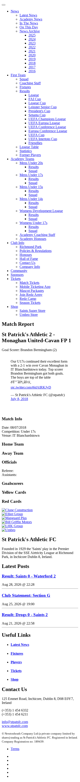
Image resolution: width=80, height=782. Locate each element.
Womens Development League (41, 211)
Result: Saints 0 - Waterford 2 (29, 576)
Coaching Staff (30, 83)
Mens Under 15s (31, 187)
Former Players (30, 155)
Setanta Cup (37, 115)
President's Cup (39, 111)
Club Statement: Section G (26, 595)
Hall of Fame (29, 259)
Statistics (26, 151)
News (15, 11)
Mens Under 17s (31, 175)
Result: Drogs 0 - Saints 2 (25, 614)
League (33, 95)
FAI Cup (34, 99)
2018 (32, 63)
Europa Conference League (47, 131)
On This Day (29, 27)
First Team (18, 75)
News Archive (30, 31)
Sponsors (17, 275)
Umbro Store (29, 314)
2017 (32, 67)
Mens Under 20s (31, 163)
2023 (32, 43)
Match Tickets (29, 283)
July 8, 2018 (19, 399)
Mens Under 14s (31, 199)
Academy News (31, 19)
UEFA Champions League (47, 119)
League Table (29, 147)
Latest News (28, 15)
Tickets (16, 279)
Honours (26, 255)
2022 (32, 47)
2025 (32, 35)
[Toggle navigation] (3, 5)
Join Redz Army (31, 295)
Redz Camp (28, 299)
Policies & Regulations (36, 251)
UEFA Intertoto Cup (42, 139)
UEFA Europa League (44, 123)
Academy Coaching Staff (37, 235)
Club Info (17, 243)
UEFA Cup (36, 135)
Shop (14, 306)
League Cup (37, 103)
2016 (32, 71)
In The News (29, 23)
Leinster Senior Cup (42, 107)
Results (25, 91)
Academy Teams (22, 159)
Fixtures (25, 87)
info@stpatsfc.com (15, 722)
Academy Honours (33, 239)
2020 (32, 55)
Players (16, 662)
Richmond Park (31, 247)
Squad (24, 79)
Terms (15, 749)
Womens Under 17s (33, 223)
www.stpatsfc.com (15, 726)
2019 (32, 59)
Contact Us (27, 263)
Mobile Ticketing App (35, 287)
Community (19, 271)
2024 (32, 39)
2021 (32, 51)
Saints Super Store (32, 310)
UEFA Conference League (47, 127)
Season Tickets (30, 303)
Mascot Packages (32, 291)
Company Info (30, 267)
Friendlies (35, 143)
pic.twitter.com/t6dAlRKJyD (31, 387)
